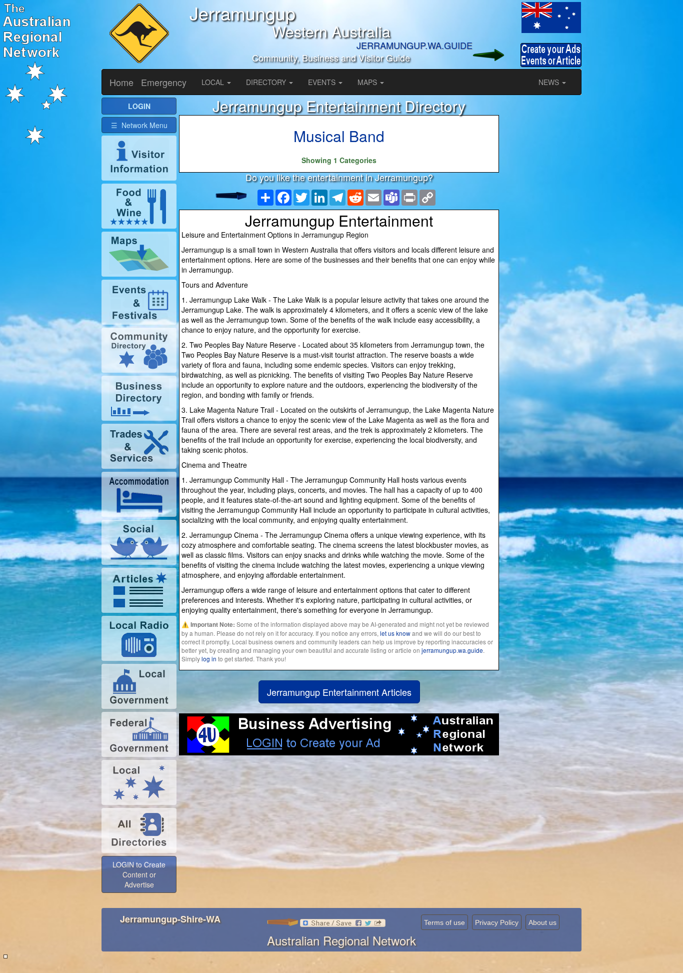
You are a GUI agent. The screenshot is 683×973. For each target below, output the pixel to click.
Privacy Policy (496, 922)
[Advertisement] (339, 835)
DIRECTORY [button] (267, 82)
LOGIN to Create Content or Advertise (139, 874)
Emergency (163, 82)
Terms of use (444, 922)
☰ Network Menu (139, 125)
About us (542, 922)
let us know (395, 633)
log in (209, 658)
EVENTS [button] (323, 82)
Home (122, 82)
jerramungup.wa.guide (452, 650)
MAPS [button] (368, 82)
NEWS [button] (549, 82)
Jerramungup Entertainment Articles (339, 691)
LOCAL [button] (214, 82)
